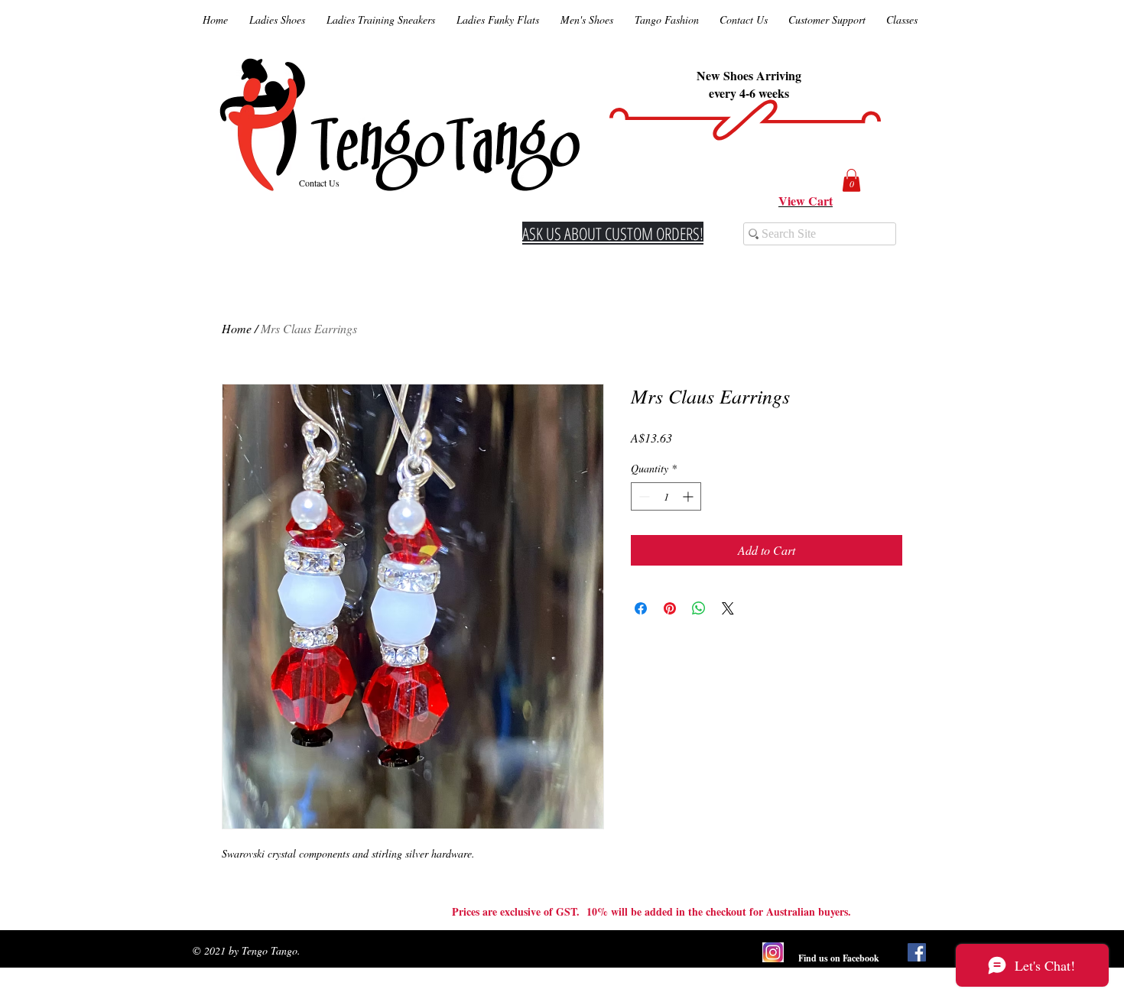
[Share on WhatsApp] (699, 608)
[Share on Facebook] (641, 608)
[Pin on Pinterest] (670, 608)
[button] (851, 180)
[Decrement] (642, 496)
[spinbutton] (666, 496)
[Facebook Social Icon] (917, 952)
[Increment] (689, 496)
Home (237, 328)
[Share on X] (728, 608)
